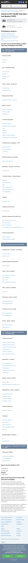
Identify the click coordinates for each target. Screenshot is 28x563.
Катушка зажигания (6, 458)
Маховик (4, 78)
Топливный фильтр (6, 191)
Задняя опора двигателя (7, 161)
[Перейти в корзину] (26, 2)
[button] (20, 2)
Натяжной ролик (6, 88)
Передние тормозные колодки (9, 347)
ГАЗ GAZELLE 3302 (11, 25)
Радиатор (4, 130)
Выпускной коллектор (7, 109)
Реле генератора (6, 210)
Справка (18, 533)
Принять (8, 556)
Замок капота (5, 279)
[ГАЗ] (2, 6)
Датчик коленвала (6, 222)
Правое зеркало (6, 327)
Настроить (14, 559)
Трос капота (5, 291)
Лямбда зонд (5, 114)
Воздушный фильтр (6, 182)
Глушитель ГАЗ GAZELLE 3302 (7, 33)
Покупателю (19, 524)
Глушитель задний (6, 111)
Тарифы (18, 528)
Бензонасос (4, 180)
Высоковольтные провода (8, 456)
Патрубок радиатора (6, 123)
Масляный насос (6, 76)
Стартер (4, 62)
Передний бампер (6, 265)
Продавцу (18, 521)
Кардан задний (5, 382)
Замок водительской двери (8, 275)
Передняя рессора (6, 396)
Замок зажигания (6, 277)
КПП (3, 438)
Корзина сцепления (6, 424)
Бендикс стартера (6, 236)
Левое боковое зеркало (7, 325)
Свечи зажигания (6, 460)
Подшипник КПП (5, 441)
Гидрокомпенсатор (6, 147)
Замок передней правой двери (9, 282)
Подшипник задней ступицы (8, 370)
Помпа (3, 128)
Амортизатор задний (7, 363)
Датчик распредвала (7, 225)
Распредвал (5, 151)
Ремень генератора (6, 90)
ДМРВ (3, 184)
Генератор (4, 59)
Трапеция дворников (6, 315)
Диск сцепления (5, 422)
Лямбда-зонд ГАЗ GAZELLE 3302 (8, 35)
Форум (2, 528)
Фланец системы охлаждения (8, 135)
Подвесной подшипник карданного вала (11, 384)
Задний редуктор (6, 368)
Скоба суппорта (5, 349)
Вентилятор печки (6, 253)
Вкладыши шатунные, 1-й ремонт (9, 99)
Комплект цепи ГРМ (6, 149)
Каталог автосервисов (6, 519)
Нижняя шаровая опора (7, 394)
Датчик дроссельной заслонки (9, 220)
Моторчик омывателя (7, 313)
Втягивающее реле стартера (8, 239)
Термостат (4, 132)
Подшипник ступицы (6, 400)
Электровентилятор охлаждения (9, 137)
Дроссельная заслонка (7, 187)
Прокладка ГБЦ (5, 170)
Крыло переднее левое (7, 301)
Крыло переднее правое (7, 303)
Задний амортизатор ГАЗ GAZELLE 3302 (10, 36)
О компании (19, 530)
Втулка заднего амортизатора (9, 365)
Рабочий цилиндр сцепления (8, 426)
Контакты (18, 535)
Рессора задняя (5, 372)
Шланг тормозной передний (8, 353)
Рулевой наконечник (6, 410)
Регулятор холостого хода (8, 189)
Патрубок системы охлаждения (9, 126)
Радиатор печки (5, 256)
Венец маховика (5, 71)
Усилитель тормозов (7, 351)
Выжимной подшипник (7, 420)
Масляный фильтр (6, 201)
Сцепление (4, 429)
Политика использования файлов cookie (14, 552)
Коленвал (4, 73)
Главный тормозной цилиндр (8, 342)
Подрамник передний (7, 398)
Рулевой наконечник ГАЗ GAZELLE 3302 (9, 40)
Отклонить (20, 556)
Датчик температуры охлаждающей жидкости (12, 227)
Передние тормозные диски (8, 344)
